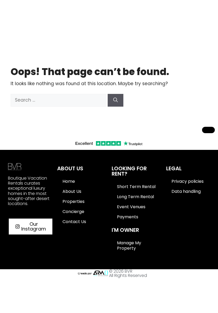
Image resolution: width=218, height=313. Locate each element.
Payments (127, 217)
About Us (71, 191)
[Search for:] (59, 100)
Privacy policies (187, 181)
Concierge (73, 211)
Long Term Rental (135, 197)
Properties (73, 201)
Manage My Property (129, 245)
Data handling (186, 191)
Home (68, 181)
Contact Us (74, 222)
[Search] (115, 100)
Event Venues (131, 207)
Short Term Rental (136, 187)
